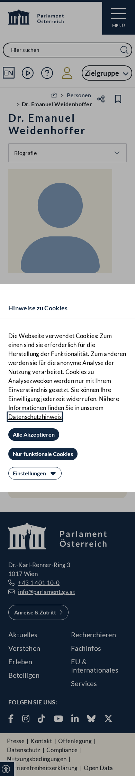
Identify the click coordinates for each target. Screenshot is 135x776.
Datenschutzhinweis (35, 416)
